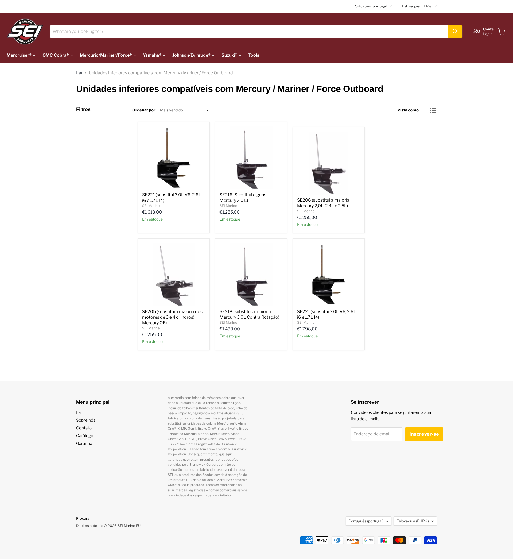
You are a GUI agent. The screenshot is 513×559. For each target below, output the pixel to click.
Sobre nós (85, 420)
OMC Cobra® (56, 55)
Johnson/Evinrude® (191, 55)
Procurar (83, 518)
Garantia (84, 443)
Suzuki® (229, 55)
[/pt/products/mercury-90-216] (251, 157)
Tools (253, 55)
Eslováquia (417, 6)
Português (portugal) (370, 6)
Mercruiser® (19, 55)
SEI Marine (151, 205)
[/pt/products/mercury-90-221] (173, 157)
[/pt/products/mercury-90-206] (328, 163)
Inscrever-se (424, 434)
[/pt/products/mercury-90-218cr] (251, 274)
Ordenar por (143, 110)
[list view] (433, 110)
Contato (84, 428)
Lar (79, 73)
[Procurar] (455, 31)
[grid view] (425, 110)
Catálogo (84, 435)
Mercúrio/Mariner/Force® (106, 55)
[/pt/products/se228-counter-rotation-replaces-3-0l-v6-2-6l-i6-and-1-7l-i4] (328, 274)
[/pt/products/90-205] (173, 274)
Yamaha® (152, 55)
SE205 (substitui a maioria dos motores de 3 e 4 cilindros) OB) (172, 317)
